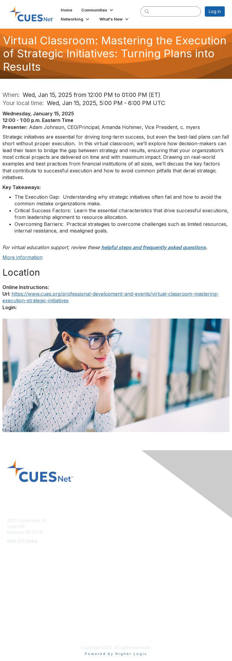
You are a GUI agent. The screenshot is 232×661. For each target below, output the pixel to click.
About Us (16, 620)
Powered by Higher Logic (116, 654)
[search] (146, 11)
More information (22, 257)
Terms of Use (20, 626)
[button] (98, 9)
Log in (215, 11)
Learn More (18, 581)
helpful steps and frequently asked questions (153, 247)
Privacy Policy (21, 632)
